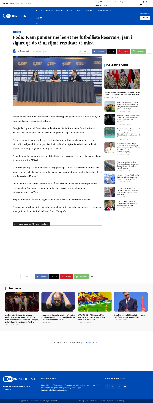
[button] (37, 23)
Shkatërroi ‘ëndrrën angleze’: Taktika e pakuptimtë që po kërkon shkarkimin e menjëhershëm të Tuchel (58, 317)
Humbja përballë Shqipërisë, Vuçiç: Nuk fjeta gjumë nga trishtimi (129, 316)
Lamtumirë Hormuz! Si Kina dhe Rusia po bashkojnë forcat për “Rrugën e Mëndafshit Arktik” (128, 177)
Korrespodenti (24, 51)
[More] (149, 51)
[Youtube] (140, 5)
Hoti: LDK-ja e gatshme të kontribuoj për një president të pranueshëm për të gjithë (127, 203)
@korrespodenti (90, 342)
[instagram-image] (12, 358)
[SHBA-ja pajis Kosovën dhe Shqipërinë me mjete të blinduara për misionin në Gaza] (122, 79)
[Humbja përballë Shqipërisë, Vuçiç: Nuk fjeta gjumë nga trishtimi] (131, 301)
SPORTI (17, 32)
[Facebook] (140, 2)
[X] (146, 2)
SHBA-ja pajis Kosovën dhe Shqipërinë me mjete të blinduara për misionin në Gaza (122, 93)
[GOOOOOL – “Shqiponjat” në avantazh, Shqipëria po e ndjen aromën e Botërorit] (95, 301)
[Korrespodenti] (15, 51)
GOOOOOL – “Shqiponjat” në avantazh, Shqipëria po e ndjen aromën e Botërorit (91, 317)
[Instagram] (143, 2)
